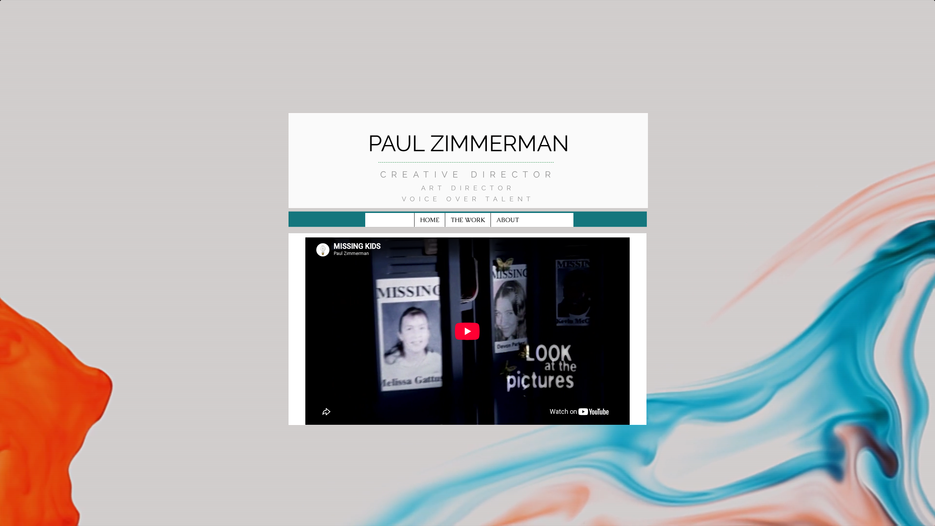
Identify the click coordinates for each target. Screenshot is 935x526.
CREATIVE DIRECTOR (468, 174)
